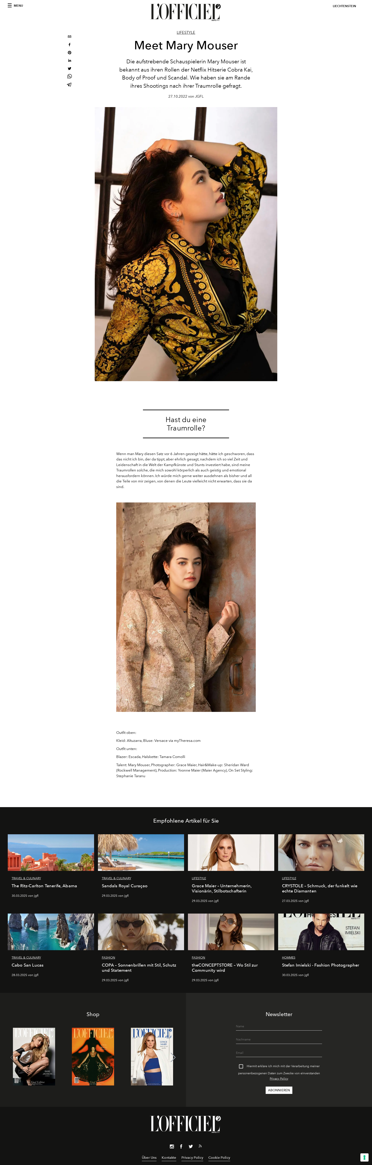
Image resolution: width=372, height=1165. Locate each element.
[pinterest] (69, 53)
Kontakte (169, 1158)
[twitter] (69, 69)
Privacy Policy (279, 1079)
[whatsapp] (69, 77)
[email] (69, 37)
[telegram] (69, 85)
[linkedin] (69, 61)
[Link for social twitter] (191, 1147)
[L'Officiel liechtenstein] (186, 12)
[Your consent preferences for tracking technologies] (364, 1157)
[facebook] (69, 45)
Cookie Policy (219, 1158)
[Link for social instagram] (172, 1147)
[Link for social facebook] (181, 1147)
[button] (173, 1057)
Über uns (149, 1158)
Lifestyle (186, 32)
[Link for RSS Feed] (200, 1147)
